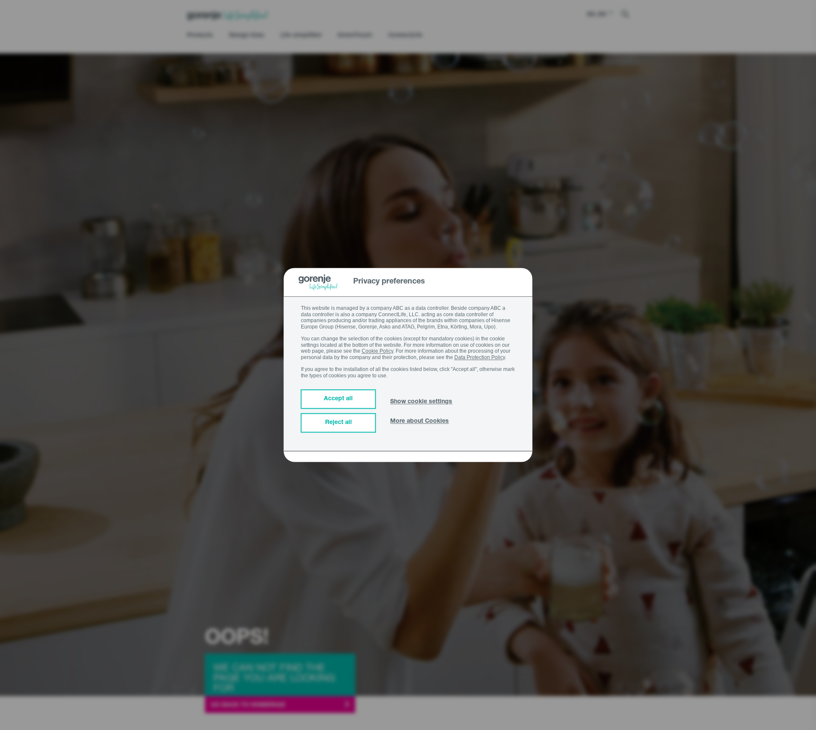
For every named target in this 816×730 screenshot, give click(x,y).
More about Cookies (419, 422)
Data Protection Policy (479, 357)
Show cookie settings (421, 402)
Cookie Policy (377, 351)
